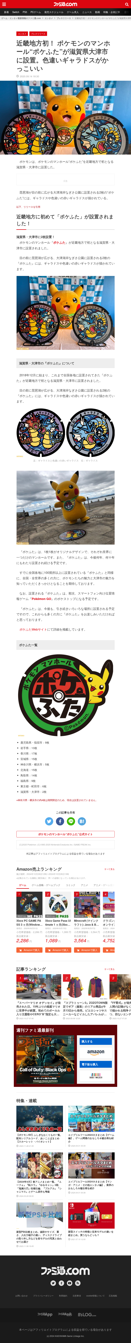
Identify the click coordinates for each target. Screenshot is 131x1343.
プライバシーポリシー (43, 1295)
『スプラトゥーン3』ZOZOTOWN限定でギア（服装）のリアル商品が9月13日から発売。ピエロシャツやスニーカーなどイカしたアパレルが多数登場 (85, 1008)
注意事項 (77, 1295)
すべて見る (109, 869)
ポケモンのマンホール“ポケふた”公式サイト (65, 834)
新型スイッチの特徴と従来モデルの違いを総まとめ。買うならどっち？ (91, 1233)
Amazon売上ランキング (39, 869)
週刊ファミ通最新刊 (35, 1030)
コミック (70, 885)
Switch (15, 12)
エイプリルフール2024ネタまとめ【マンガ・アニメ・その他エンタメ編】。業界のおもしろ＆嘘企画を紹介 (91, 1185)
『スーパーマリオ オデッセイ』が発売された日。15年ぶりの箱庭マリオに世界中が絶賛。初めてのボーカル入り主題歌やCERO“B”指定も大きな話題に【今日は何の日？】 (38, 1008)
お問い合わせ (21, 1295)
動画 (97, 12)
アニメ (84, 885)
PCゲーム (36, 12)
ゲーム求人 (73, 12)
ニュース (87, 12)
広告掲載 (113, 1295)
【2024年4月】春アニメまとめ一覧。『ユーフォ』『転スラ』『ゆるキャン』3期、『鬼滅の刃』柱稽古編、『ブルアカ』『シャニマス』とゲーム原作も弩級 (39, 1186)
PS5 (25, 12)
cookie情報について (95, 1295)
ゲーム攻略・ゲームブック (46, 885)
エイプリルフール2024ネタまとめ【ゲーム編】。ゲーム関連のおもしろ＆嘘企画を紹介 (91, 1138)
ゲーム (22, 885)
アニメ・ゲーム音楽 (104, 885)
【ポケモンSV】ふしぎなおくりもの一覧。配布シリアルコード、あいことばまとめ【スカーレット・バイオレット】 (39, 1138)
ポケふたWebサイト (33, 629)
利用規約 (63, 1295)
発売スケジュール (53, 12)
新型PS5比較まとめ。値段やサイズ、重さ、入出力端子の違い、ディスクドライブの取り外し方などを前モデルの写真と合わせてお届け (39, 1236)
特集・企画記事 (111, 12)
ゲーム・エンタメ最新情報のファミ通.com (21, 18)
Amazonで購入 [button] (31, 950)
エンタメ (49, 18)
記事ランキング (31, 969)
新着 (6, 12)
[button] (96, 1053)
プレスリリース (64, 18)
